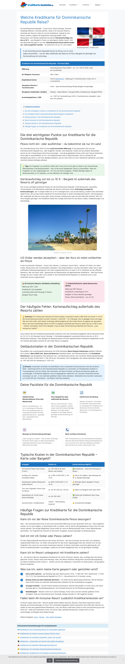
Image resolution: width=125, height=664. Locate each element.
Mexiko (41, 617)
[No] (123, 659)
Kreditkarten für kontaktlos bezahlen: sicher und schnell (40, 637)
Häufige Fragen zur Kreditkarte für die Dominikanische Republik (48, 126)
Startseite (62, 5)
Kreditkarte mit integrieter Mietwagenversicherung (38, 645)
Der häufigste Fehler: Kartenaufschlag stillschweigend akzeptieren (49, 114)
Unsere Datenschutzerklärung (66, 660)
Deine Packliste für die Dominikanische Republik (42, 120)
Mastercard (59, 79)
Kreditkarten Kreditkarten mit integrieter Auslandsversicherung (43, 653)
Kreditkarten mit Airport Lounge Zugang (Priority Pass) (40, 633)
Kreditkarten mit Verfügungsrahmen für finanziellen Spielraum (42, 630)
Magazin (97, 5)
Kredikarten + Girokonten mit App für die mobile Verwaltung (41, 641)
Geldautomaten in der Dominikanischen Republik (42, 117)
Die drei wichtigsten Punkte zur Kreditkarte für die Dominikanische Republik (52, 111)
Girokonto (86, 5)
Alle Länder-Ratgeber (54, 617)
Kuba (36, 617)
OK (50, 660)
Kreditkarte (73, 5)
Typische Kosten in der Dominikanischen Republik (43, 123)
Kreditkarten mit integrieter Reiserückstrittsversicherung (40, 649)
